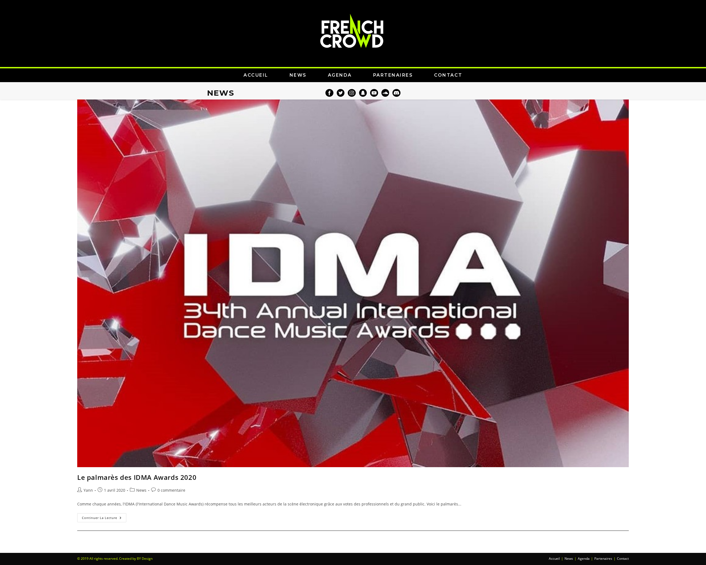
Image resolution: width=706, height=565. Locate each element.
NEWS (298, 75)
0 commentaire (171, 490)
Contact (623, 558)
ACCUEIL (256, 75)
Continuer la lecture (104, 516)
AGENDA (340, 75)
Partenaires (603, 558)
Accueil (554, 558)
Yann (88, 490)
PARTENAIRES (393, 75)
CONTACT (448, 75)
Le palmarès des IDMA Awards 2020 (136, 477)
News (141, 490)
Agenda (584, 558)
